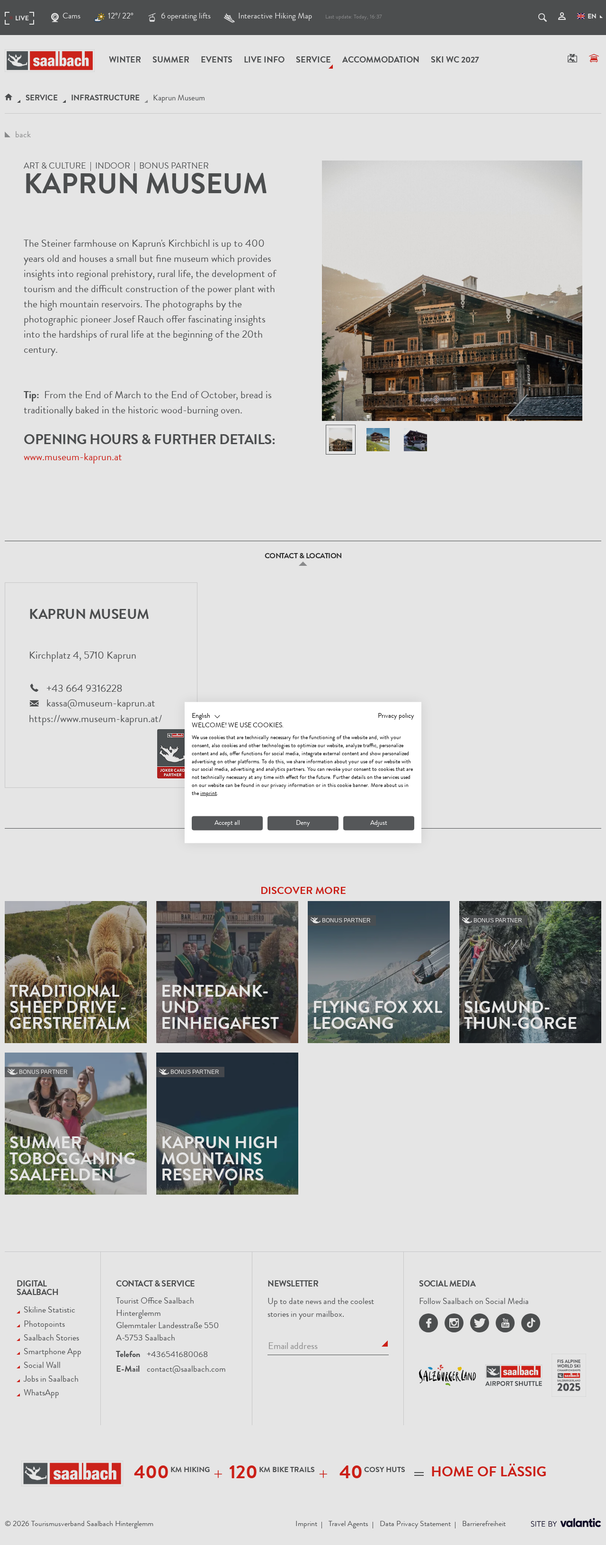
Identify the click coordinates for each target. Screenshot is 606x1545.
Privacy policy (396, 716)
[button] (206, 716)
